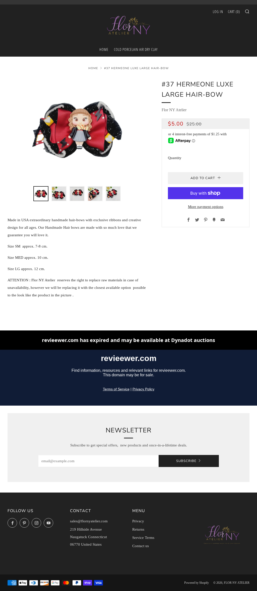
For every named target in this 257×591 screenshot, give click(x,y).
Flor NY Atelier (174, 110)
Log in (218, 11)
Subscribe (186, 461)
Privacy (138, 521)
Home (93, 68)
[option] (77, 129)
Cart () (234, 11)
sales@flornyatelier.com (89, 521)
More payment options (205, 207)
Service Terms (143, 538)
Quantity (174, 158)
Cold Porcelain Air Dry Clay (136, 49)
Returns (138, 529)
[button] (40, 193)
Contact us (140, 546)
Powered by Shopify (196, 582)
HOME (103, 49)
